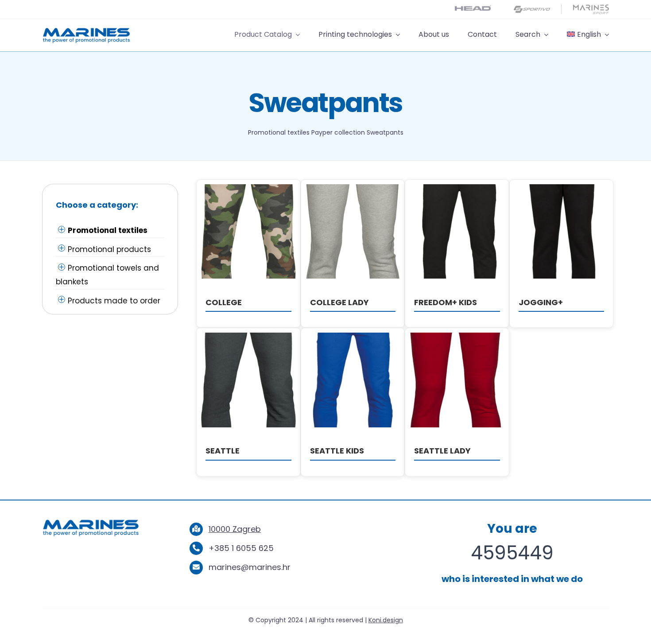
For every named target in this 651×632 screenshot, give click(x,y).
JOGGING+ (541, 302)
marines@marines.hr (250, 567)
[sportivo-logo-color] (532, 8)
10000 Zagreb (235, 529)
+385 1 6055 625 (241, 548)
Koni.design (385, 620)
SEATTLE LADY (442, 450)
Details (248, 233)
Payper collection (338, 132)
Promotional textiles (279, 132)
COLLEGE (223, 302)
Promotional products (109, 249)
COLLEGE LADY (339, 302)
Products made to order (114, 300)
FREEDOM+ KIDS (445, 302)
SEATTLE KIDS (337, 450)
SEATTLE (222, 450)
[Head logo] (473, 8)
